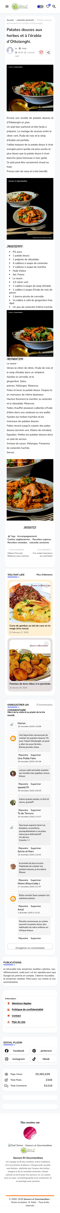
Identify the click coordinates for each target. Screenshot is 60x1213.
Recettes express (41, 539)
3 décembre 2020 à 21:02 (29, 912)
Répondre (23, 938)
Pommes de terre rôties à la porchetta (30, 684)
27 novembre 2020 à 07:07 (29, 886)
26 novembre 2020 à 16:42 (29, 855)
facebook (18, 1051)
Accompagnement (27, 536)
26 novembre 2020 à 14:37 (29, 816)
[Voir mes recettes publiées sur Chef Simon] (30, 1145)
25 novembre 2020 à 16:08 (29, 726)
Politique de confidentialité (27, 1009)
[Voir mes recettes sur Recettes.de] (30, 1134)
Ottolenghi (15, 122)
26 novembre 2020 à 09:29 (29, 790)
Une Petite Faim (27, 758)
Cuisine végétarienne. (19, 539)
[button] (40, 6)
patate (30, 153)
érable (12, 140)
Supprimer (36, 938)
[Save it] (41, 52)
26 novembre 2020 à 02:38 (29, 761)
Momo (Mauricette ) (29, 883)
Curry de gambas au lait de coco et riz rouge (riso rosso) (30, 627)
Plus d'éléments (44, 574)
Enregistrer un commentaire (30, 947)
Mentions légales (21, 1003)
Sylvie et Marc (26, 851)
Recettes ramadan (17, 542)
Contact (16, 1015)
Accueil (10, 20)
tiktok (46, 1059)
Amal (21, 909)
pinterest (46, 1051)
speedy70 (23, 787)
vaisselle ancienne (25, 20)
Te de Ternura (26, 813)
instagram (18, 1059)
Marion (22, 723)
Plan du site (18, 1021)
